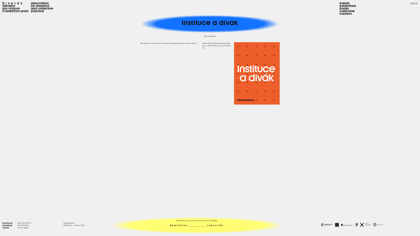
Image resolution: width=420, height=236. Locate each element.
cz (416, 3)
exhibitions (348, 5)
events (344, 3)
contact (346, 13)
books (344, 8)
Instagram (7, 225)
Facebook (7, 223)
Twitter (5, 228)
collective (347, 11)
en (412, 3)
